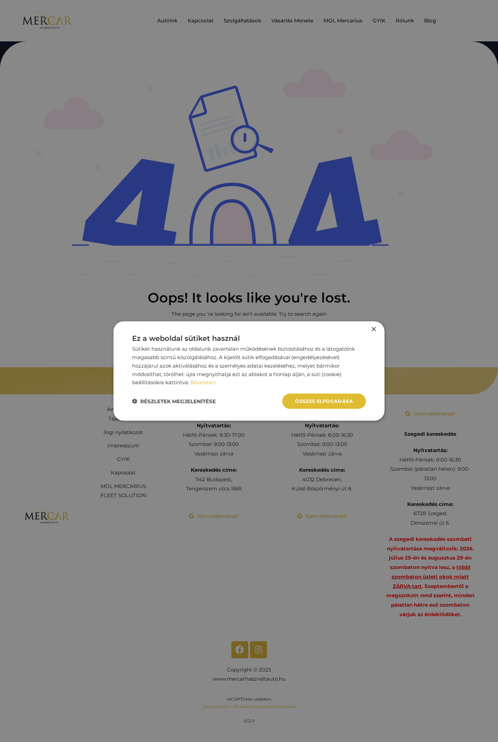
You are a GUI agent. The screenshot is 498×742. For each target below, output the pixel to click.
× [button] (373, 329)
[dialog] (249, 371)
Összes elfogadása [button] (324, 401)
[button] (174, 401)
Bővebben (203, 382)
